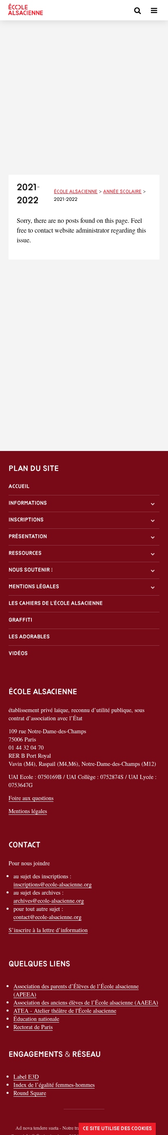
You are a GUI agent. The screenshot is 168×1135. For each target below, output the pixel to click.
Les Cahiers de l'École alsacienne (56, 603)
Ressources (25, 553)
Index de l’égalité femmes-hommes (54, 1085)
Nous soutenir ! (31, 570)
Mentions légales (34, 586)
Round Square (29, 1093)
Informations (28, 503)
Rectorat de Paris (33, 1027)
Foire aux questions (31, 798)
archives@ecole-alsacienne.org (48, 900)
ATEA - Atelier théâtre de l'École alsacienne (64, 1010)
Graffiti (20, 620)
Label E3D (26, 1076)
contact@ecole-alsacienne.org (47, 917)
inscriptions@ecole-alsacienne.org (52, 884)
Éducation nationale (36, 1019)
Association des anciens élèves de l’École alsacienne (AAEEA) (85, 1002)
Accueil (19, 486)
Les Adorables (29, 637)
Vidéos (18, 653)
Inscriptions (26, 520)
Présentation (28, 536)
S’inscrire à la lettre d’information (48, 930)
